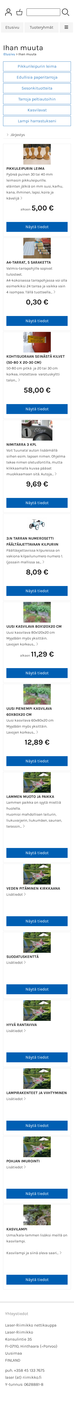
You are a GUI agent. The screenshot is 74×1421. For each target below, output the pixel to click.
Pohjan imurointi (23, 1161)
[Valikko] (66, 27)
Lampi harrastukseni (37, 121)
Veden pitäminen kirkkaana (33, 888)
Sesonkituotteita (37, 88)
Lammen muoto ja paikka (30, 796)
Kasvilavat (37, 110)
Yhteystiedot (16, 1313)
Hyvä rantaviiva (21, 1024)
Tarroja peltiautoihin (37, 99)
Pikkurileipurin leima (37, 66)
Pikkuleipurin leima (25, 168)
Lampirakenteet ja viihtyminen (36, 1093)
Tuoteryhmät (41, 27)
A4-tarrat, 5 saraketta (28, 262)
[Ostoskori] (19, 12)
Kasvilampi (16, 1229)
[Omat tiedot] (8, 12)
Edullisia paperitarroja (37, 77)
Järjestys (17, 134)
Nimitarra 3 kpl (21, 444)
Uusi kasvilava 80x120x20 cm (34, 626)
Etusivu (12, 27)
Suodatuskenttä (22, 956)
